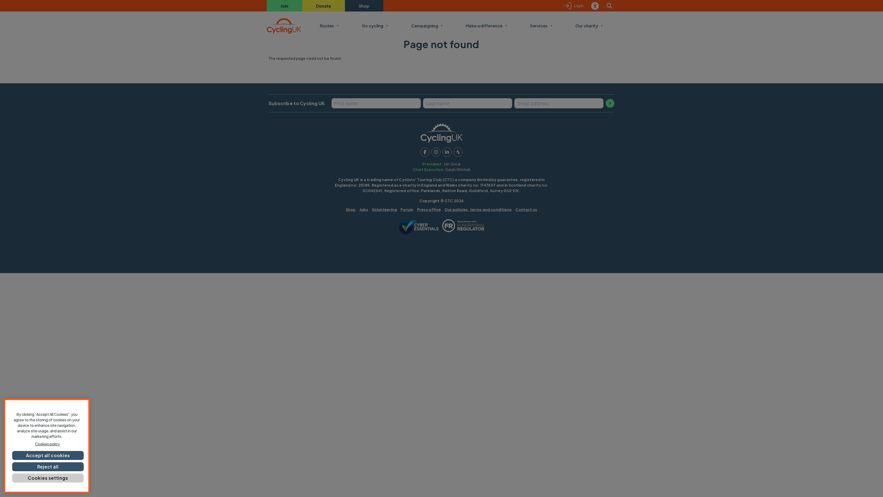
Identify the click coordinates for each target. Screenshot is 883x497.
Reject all (48, 466)
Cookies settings (48, 478)
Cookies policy (47, 444)
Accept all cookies (48, 455)
